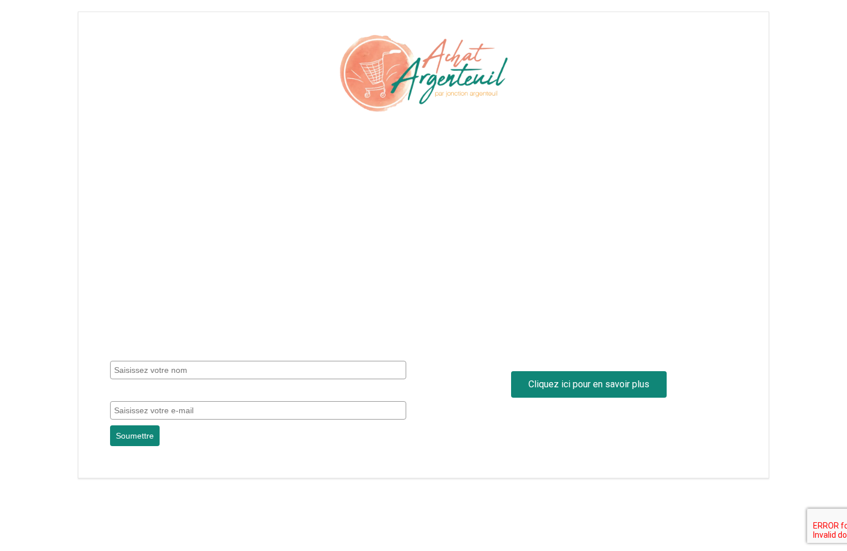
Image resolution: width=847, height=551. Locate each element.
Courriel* (127, 391)
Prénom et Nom (140, 351)
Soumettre (135, 435)
